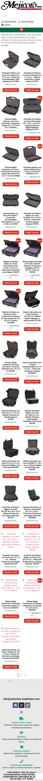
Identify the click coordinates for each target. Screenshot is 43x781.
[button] (21, 29)
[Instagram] (21, 705)
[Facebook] (15, 705)
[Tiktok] (27, 705)
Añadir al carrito (10, 90)
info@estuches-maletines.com (21, 698)
